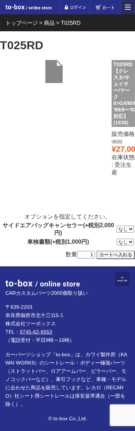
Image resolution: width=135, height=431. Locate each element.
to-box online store (28, 8)
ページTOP (122, 279)
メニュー (128, 7)
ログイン (75, 7)
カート (105, 7)
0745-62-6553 (36, 332)
